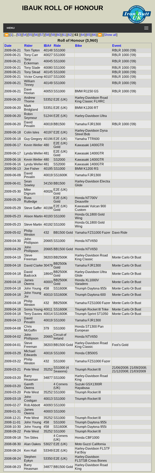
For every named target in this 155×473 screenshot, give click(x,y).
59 (53, 34)
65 (88, 34)
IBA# (47, 45)
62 (70, 34)
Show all (110, 34)
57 (41, 34)
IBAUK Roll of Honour (62, 7)
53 (19, 34)
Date (8, 45)
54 (24, 34)
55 (30, 34)
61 (64, 34)
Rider (28, 45)
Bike (78, 45)
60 (58, 34)
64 (83, 34)
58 (47, 34)
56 (36, 34)
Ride (57, 45)
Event (116, 45)
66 (94, 34)
